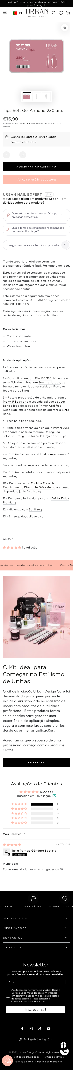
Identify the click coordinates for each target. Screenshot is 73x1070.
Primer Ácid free (50, 405)
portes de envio (26, 123)
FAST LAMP (37, 300)
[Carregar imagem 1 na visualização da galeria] (27, 96)
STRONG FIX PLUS (16, 304)
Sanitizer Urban (49, 382)
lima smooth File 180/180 (34, 378)
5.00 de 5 (47, 792)
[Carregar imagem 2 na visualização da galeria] (36, 96)
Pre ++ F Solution (14, 401)
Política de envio (24, 1061)
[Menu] (5, 12)
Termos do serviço (53, 1056)
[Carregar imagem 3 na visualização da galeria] (46, 96)
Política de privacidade (26, 1056)
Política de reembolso (49, 1061)
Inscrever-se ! (35, 1010)
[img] (12, 845)
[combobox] (17, 13)
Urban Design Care (30, 1052)
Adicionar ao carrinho (36, 166)
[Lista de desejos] (61, 13)
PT (20, 13)
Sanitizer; (35, 509)
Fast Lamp (47, 454)
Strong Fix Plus (25, 436)
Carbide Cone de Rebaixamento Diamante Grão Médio (29, 485)
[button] (54, 13)
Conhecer (36, 762)
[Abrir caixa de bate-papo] (64, 1051)
